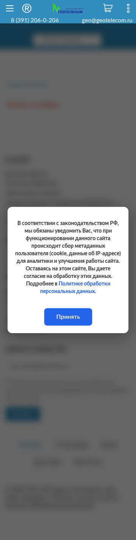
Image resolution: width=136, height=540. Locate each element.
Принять (68, 317)
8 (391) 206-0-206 (35, 20)
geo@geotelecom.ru (107, 20)
